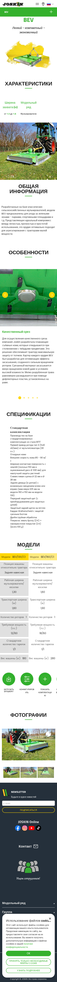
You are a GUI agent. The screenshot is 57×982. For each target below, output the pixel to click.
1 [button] (19, 397)
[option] (28, 328)
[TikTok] (38, 828)
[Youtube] (31, 828)
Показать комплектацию (45, 692)
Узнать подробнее (28, 970)
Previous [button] (5, 296)
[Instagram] (25, 828)
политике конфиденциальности (19, 945)
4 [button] (33, 398)
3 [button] (28, 398)
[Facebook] (18, 828)
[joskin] (12, 5)
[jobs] (37, 4)
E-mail (7, 803)
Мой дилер (43, 3)
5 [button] (37, 398)
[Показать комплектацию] (45, 679)
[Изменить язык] (50, 4)
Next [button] (52, 296)
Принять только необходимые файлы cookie (28, 962)
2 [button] (24, 398)
